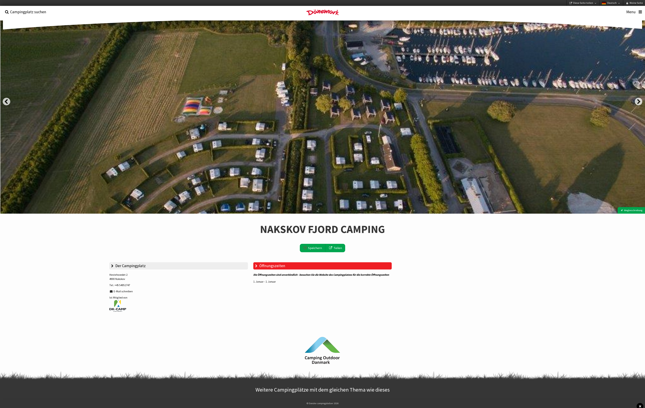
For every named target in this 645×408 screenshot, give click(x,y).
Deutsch (612, 3)
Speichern (314, 248)
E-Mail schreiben (123, 291)
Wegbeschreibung (633, 210)
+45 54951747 (122, 285)
